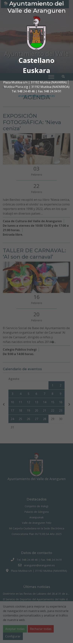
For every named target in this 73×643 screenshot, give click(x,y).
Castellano (36, 60)
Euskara (36, 70)
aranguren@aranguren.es (36, 96)
